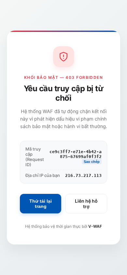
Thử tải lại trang (40, 203)
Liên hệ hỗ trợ (86, 203)
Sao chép (92, 162)
